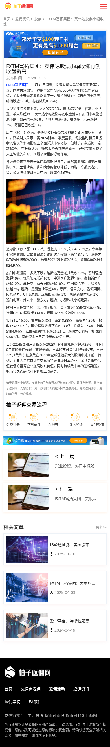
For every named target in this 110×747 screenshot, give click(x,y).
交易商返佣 (31, 689)
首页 (7, 19)
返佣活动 (57, 689)
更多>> (101, 527)
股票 (38, 19)
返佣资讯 (22, 19)
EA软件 (35, 701)
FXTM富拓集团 (17, 84)
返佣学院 (12, 701)
